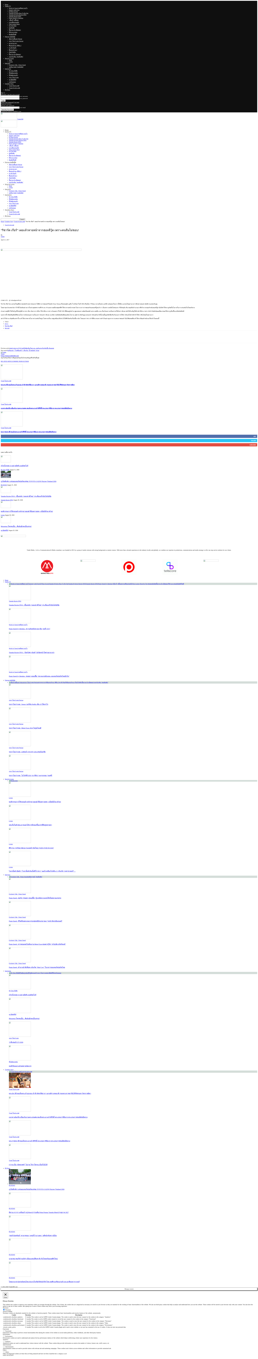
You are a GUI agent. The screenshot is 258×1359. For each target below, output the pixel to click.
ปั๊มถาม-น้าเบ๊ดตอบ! (15, 30)
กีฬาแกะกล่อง (13, 32)
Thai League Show (14, 24)
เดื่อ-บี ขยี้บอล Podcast (15, 39)
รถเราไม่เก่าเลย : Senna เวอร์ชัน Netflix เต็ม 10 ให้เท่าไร (28, 704)
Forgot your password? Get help (10, 102)
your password (23, 98)
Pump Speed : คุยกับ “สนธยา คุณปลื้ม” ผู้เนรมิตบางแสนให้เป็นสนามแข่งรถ (35, 898)
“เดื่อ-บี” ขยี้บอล (14, 20)
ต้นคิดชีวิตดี (12, 34)
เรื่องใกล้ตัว (12, 52)
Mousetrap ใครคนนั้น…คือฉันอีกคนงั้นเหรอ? (16, 526)
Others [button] (5, 1350)
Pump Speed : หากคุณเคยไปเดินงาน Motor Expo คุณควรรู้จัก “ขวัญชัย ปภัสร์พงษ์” (37, 944)
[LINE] (18, 243)
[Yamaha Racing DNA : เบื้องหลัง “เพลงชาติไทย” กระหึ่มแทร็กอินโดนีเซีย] (6, 492)
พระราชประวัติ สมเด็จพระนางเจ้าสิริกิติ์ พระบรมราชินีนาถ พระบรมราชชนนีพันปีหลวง (28, 432)
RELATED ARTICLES (7, 361)
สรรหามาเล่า (13, 43)
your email (22, 107)
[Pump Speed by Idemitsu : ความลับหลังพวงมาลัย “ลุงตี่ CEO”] (20, 623)
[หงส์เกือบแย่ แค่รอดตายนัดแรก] (20, 1060)
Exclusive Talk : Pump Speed (17, 65)
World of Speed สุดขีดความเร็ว (18, 8)
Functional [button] (6, 1329)
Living (11, 62)
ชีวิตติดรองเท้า (13, 75)
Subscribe (253, 444)
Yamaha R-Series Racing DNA (17, 15)
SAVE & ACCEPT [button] (8, 1355)
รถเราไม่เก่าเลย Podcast (16, 41)
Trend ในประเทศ (14, 86)
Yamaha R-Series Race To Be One (18, 13)
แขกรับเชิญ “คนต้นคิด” (16, 56)
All (10, 584)
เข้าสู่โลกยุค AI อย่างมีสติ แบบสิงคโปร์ (14, 466)
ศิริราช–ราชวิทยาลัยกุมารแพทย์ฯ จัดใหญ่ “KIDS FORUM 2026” (31, 848)
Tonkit (3, 236)
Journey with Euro (14, 10)
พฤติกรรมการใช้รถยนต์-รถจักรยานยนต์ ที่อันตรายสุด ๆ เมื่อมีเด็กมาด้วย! (27, 511)
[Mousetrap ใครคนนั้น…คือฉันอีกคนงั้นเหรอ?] (6, 522)
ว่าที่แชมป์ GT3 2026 (16, 1042)
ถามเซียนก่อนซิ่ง (14, 22)
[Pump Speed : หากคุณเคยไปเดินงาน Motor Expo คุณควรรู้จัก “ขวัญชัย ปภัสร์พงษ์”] (20, 939)
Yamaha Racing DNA (15, 16)
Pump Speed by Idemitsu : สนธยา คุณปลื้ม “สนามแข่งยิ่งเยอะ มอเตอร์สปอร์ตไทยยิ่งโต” (39, 676)
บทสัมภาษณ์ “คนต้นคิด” (16, 67)
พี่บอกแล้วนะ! (13, 50)
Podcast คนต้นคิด (10, 36)
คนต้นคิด (12, 28)
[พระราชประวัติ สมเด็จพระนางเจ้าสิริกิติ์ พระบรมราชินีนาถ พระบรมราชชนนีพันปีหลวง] (12, 426)
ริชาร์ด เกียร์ (8, 326)
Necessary (8, 1310)
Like (254, 436)
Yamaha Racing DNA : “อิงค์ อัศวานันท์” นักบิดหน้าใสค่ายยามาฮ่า (31, 652)
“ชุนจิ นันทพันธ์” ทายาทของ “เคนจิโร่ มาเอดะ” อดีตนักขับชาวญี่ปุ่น (33, 1236)
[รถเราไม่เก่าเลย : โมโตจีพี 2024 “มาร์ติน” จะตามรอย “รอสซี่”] (20, 769)
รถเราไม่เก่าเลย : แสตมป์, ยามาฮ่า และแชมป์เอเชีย (27, 752)
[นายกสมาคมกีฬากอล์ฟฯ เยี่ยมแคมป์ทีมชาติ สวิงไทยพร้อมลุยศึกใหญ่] (20, 1253)
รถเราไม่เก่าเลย (14, 77)
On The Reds (12, 26)
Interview (7, 63)
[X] (11, 243)
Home (6, 4)
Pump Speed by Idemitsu (16, 18)
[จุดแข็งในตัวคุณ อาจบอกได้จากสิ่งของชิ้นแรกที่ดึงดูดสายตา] (20, 819)
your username (23, 96)
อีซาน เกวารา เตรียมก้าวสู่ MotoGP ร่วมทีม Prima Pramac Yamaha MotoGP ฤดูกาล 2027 (39, 1212)
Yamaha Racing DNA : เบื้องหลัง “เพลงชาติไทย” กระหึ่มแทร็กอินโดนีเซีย (26, 496)
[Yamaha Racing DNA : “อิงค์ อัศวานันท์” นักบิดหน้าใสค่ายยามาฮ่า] (20, 646)
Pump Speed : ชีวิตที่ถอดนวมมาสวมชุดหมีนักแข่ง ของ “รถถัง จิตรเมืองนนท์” (35, 921)
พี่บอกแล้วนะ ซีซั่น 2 (15, 45)
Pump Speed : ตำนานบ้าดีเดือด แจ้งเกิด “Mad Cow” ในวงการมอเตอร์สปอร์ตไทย (37, 967)
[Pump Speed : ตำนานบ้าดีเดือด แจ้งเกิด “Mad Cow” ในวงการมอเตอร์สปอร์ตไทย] (20, 962)
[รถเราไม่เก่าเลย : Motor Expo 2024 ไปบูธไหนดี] (20, 722)
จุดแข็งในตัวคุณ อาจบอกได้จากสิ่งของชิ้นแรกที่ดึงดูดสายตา (30, 825)
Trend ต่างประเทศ (14, 88)
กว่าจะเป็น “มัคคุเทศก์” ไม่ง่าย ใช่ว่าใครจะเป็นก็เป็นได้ (28, 1165)
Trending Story (9, 84)
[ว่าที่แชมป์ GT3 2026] (20, 1036)
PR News (7, 90)
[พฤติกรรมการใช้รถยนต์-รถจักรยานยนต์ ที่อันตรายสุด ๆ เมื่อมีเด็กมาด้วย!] (6, 507)
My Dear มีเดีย (13, 71)
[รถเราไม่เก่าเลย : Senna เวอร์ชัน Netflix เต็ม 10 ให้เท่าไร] (20, 698)
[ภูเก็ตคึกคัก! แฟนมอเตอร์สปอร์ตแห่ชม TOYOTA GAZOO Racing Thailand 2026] (6, 477)
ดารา (6, 324)
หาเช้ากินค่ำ (12, 48)
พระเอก (7, 328)
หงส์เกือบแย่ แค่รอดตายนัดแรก (20, 1066)
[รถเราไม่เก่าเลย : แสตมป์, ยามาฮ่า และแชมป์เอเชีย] (20, 745)
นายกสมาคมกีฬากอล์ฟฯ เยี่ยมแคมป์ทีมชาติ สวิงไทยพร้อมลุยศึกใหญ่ (33, 1259)
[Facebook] (4, 243)
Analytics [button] (5, 1339)
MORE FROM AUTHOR (21, 361)
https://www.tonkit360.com (10, 356)
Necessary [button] (5, 1308)
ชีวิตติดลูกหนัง (13, 73)
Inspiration (8, 69)
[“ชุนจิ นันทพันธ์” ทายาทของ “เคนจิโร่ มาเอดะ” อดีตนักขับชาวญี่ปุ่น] (20, 1230)
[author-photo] (3, 352)
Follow (253, 440)
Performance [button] (6, 1334)
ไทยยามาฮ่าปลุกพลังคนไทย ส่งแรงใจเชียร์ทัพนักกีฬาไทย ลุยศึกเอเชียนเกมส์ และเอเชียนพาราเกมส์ (44, 1282)
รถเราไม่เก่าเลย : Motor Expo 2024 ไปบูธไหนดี (25, 728)
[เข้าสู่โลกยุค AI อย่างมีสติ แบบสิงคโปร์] (6, 462)
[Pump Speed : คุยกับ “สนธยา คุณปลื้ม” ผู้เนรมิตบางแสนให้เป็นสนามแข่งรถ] (20, 892)
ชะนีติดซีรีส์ (12, 79)
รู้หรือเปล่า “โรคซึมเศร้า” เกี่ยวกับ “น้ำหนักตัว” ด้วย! (23, 350)
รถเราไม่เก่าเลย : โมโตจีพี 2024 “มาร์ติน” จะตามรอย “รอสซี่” (30, 775)
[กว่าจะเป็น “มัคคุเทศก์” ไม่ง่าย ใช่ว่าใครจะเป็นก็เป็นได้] (20, 1158)
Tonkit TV (8, 6)
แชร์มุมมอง (12, 82)
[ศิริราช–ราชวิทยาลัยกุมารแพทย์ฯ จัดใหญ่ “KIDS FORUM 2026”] (20, 842)
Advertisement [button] (7, 1345)
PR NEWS (4, 485)
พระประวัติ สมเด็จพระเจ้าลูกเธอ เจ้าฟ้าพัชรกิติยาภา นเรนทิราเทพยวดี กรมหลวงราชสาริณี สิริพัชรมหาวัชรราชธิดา (38, 385)
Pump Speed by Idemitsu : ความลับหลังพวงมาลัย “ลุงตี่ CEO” (29, 629)
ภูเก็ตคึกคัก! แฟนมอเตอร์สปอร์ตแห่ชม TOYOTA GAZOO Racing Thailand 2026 (28, 481)
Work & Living (9, 58)
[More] (26, 243)
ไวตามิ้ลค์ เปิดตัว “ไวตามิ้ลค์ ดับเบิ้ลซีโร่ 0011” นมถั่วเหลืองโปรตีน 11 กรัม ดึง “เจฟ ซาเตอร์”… (42, 871)
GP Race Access (13, 11)
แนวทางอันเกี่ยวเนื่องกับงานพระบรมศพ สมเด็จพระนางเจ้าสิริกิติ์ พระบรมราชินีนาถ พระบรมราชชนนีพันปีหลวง (36, 408)
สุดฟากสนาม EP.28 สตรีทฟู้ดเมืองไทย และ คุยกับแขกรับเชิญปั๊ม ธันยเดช (32, 348)
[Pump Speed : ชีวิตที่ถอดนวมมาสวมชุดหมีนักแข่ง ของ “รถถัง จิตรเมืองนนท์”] (20, 915)
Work (10, 60)
